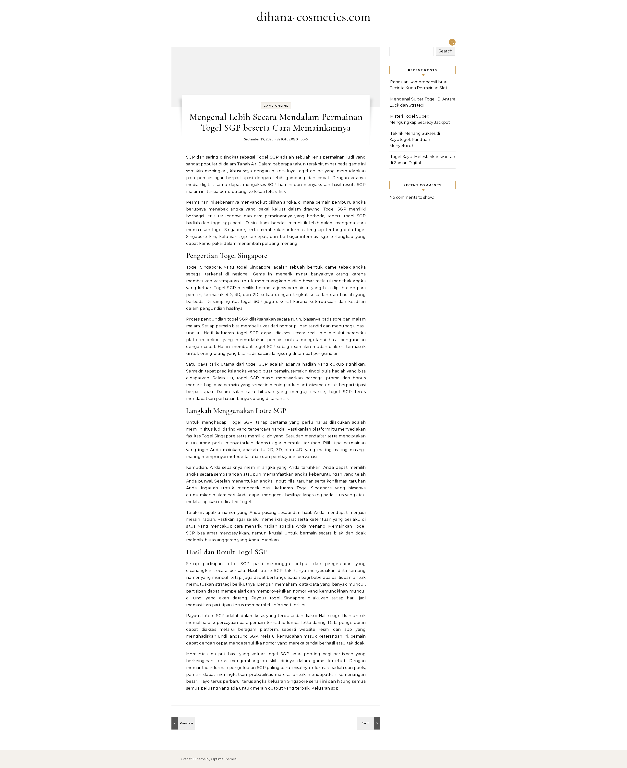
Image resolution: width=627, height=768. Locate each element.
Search (445, 51)
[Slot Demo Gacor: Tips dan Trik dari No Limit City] (182, 723)
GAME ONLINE (276, 105)
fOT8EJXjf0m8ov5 (294, 139)
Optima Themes (223, 759)
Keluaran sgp (325, 688)
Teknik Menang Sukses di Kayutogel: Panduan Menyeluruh (414, 139)
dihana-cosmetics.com (314, 17)
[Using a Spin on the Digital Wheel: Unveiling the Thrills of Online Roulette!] (369, 723)
